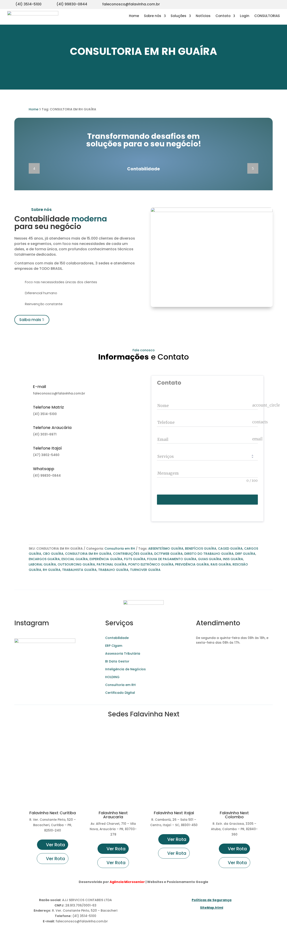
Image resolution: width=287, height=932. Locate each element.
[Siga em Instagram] (249, 3)
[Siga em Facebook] (267, 3)
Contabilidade (117, 638)
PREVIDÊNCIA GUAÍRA (192, 564)
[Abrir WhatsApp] (11, 921)
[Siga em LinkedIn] (276, 3)
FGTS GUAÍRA (135, 559)
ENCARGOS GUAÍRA (44, 559)
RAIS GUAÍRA (221, 564)
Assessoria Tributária (122, 653)
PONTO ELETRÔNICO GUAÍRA (151, 564)
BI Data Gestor (117, 661)
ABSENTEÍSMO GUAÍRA (165, 548)
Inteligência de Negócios (125, 669)
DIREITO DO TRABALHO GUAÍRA (209, 553)
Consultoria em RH (119, 548)
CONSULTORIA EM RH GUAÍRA (88, 553)
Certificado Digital (120, 692)
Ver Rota (55, 845)
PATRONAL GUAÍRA (112, 564)
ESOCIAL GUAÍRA (74, 559)
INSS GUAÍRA (233, 559)
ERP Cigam (113, 645)
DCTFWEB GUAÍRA (168, 553)
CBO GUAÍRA (53, 553)
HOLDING (112, 677)
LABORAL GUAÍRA (42, 564)
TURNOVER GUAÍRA (145, 570)
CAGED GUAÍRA (230, 548)
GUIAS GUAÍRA (209, 559)
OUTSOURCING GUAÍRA (76, 564)
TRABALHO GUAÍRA (113, 570)
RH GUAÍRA (52, 570)
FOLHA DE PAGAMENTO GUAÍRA (171, 559)
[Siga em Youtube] (258, 3)
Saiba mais (30, 319)
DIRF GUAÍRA (245, 553)
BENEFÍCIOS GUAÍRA (200, 548)
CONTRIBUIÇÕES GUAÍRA (133, 553)
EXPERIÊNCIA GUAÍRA (105, 559)
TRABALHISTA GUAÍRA (79, 570)
